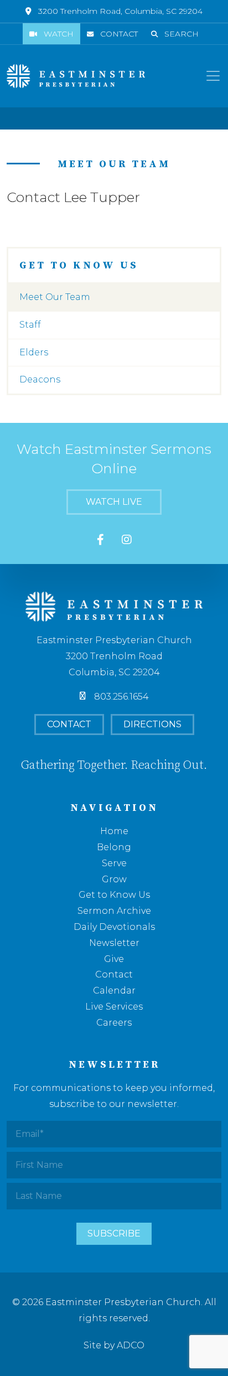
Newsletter (114, 943)
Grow (114, 879)
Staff (30, 324)
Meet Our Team (54, 297)
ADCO (130, 1345)
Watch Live (114, 501)
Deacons (39, 379)
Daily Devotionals (114, 927)
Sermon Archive (114, 911)
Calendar (114, 990)
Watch (59, 34)
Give (114, 959)
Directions (152, 724)
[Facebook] (100, 540)
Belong (114, 847)
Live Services (114, 1006)
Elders (33, 352)
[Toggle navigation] (213, 76)
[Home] (76, 76)
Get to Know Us (114, 894)
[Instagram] (127, 540)
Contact (119, 34)
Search (181, 34)
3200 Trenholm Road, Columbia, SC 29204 (120, 11)
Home (114, 831)
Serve (114, 863)
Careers (114, 1022)
